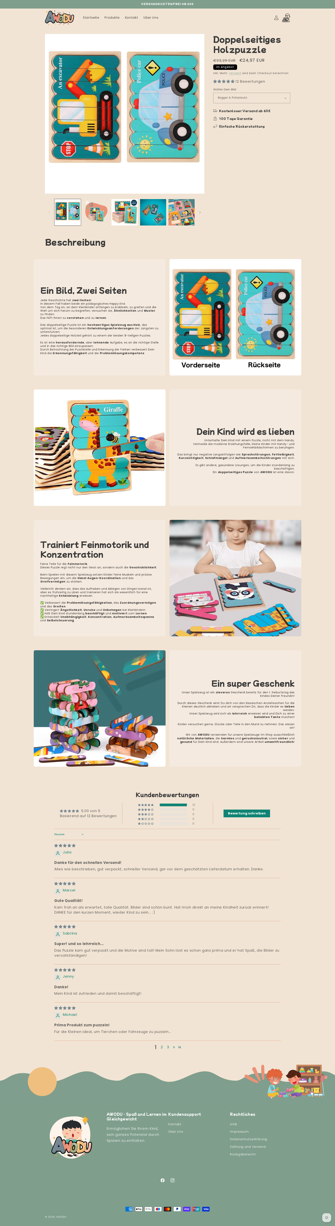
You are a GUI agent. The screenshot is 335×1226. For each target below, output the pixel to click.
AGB (233, 1124)
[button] (224, 81)
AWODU (61, 1216)
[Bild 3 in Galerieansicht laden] (124, 212)
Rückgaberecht (243, 1154)
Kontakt (174, 1124)
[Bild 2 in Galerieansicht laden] (96, 212)
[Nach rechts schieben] (200, 212)
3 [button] (168, 1047)
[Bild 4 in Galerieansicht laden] (153, 212)
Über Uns (175, 1131)
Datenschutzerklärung (248, 1139)
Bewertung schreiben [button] (247, 813)
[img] (65, 845)
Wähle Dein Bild (224, 89)
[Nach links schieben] (49, 212)
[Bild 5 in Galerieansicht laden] (181, 212)
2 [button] (162, 1047)
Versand (235, 73)
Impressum (239, 1131)
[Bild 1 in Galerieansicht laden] (67, 212)
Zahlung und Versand (248, 1146)
